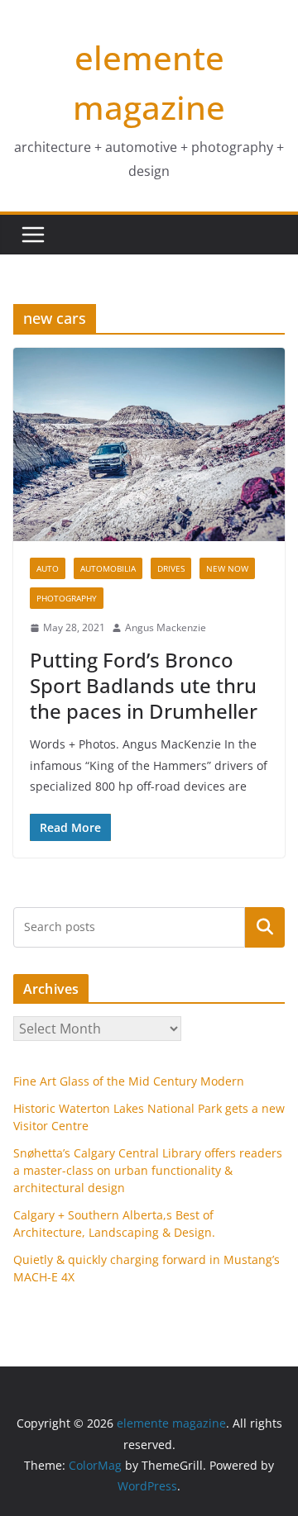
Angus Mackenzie (165, 627)
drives (171, 568)
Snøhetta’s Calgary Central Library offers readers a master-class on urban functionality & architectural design (147, 1170)
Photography (66, 598)
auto (47, 568)
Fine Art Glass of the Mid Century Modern (128, 1081)
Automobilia (108, 568)
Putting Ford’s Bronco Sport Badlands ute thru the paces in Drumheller (143, 685)
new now (227, 568)
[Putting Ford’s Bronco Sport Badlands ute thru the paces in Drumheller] (149, 444)
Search (265, 927)
